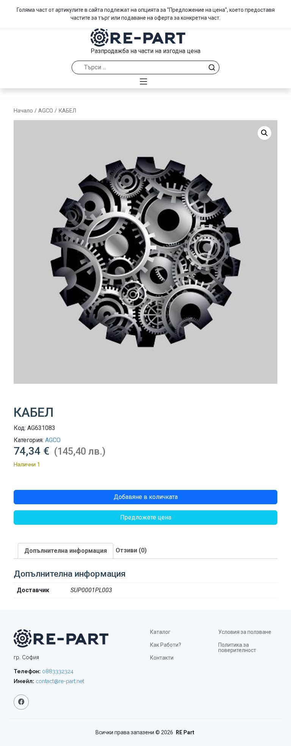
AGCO (45, 110)
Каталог (160, 632)
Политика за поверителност (237, 647)
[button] (264, 133)
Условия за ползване (244, 632)
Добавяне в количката (146, 496)
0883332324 (58, 671)
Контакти (162, 657)
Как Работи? (165, 644)
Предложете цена (145, 517)
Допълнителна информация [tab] (65, 550)
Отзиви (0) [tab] (131, 550)
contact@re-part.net (60, 681)
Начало (23, 110)
